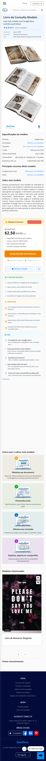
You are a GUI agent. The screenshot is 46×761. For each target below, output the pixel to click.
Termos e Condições (23, 686)
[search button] (42, 10)
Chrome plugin (23, 707)
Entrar (25, 3)
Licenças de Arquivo (23, 683)
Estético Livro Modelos (35, 175)
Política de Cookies (23, 692)
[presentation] (18, 654)
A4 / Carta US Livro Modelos (33, 146)
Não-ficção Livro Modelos (34, 171)
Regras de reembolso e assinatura (23, 696)
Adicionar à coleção (20, 269)
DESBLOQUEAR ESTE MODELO (23, 254)
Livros (7, 630)
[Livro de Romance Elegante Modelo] (21, 603)
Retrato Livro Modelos (35, 143)
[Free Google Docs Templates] (5, 10)
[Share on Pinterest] (38, 578)
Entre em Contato (23, 710)
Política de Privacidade (23, 689)
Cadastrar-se (37, 3)
